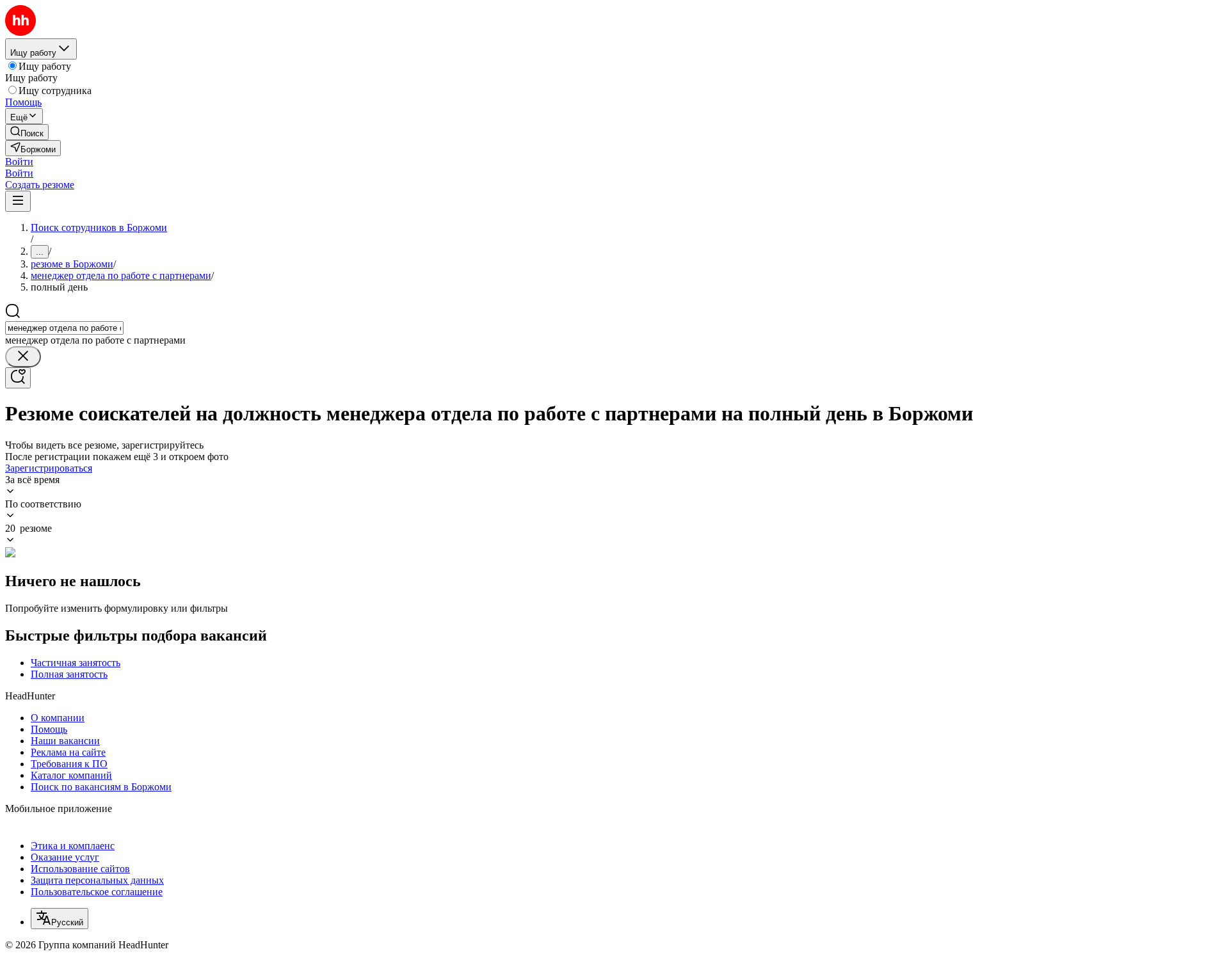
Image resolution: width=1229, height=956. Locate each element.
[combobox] (64, 328)
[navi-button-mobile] (18, 201)
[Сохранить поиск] (18, 377)
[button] (19, 161)
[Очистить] (23, 356)
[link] (27, 132)
